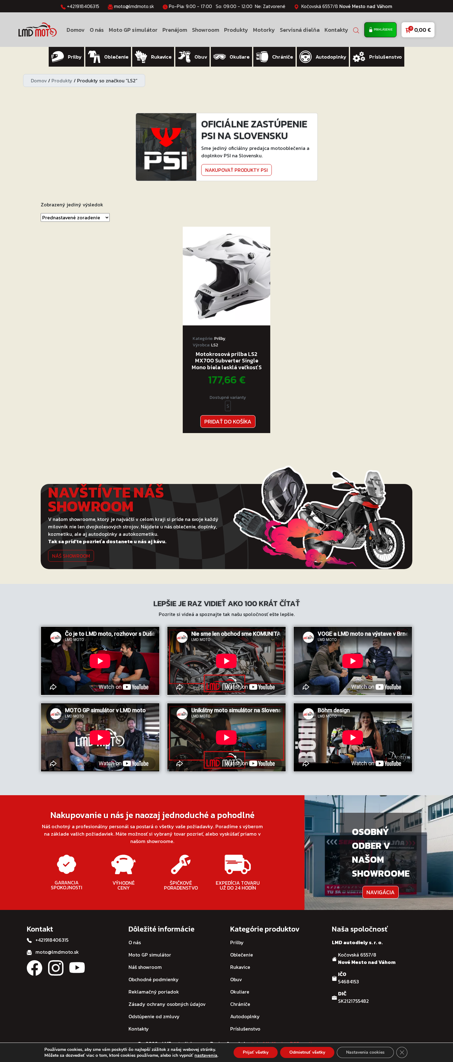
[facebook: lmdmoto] (34, 967)
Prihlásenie (383, 29)
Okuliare (239, 991)
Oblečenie (241, 954)
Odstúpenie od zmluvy (154, 1016)
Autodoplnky (245, 1016)
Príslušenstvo (245, 1028)
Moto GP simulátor (133, 30)
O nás (97, 30)
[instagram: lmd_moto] (55, 967)
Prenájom (174, 30)
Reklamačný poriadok (154, 991)
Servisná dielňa (300, 30)
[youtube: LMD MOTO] (77, 967)
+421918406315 (83, 6)
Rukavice (240, 967)
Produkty (236, 30)
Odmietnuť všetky (307, 1052)
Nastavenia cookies (365, 1052)
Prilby (219, 338)
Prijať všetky (255, 1052)
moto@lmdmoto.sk (134, 6)
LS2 (214, 345)
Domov (76, 30)
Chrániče (240, 1004)
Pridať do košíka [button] (227, 421)
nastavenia (205, 1055)
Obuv (236, 979)
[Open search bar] (356, 30)
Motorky (264, 30)
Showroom (205, 30)
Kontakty (336, 30)
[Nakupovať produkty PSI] (166, 146)
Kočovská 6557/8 (346, 6)
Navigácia (380, 892)
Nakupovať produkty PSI (236, 170)
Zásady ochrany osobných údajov (167, 1004)
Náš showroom (71, 556)
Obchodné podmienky (154, 979)
